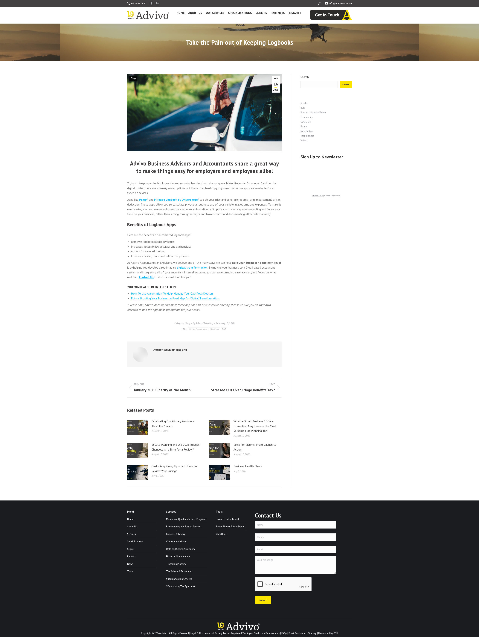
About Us (132, 526)
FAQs (284, 633)
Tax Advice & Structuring (179, 571)
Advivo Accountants (198, 329)
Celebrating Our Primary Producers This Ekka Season (173, 423)
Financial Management (178, 556)
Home (130, 519)
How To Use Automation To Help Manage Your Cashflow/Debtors (172, 293)
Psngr (143, 199)
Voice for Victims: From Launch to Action (255, 447)
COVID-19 (305, 121)
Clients (131, 549)
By (203, 323)
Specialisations (135, 541)
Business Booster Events (313, 112)
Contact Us (146, 277)
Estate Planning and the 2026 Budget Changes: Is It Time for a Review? (175, 447)
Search (304, 77)
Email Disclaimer (297, 633)
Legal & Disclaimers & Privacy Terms (209, 633)
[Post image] (137, 427)
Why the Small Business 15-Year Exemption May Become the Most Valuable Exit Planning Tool (255, 426)
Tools (130, 571)
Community (306, 117)
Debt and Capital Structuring (181, 549)
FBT (224, 329)
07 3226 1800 (138, 3)
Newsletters (306, 131)
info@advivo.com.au (340, 3)
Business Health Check (248, 466)
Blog (133, 78)
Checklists (221, 534)
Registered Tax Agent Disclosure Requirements (255, 633)
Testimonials (307, 135)
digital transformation (192, 267)
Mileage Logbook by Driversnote (176, 199)
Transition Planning (176, 564)
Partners (131, 556)
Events (303, 126)
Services (131, 534)
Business (214, 329)
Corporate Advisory (176, 541)
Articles (304, 103)
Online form (317, 195)
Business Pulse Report (227, 519)
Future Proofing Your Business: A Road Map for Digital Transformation (175, 298)
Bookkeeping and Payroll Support (183, 526)
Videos (304, 140)
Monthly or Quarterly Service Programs (186, 519)
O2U (335, 633)
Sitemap (312, 633)
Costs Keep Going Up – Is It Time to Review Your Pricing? (174, 468)
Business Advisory (175, 534)
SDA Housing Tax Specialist (180, 586)
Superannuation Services (179, 579)
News (130, 564)
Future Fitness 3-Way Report (230, 526)
